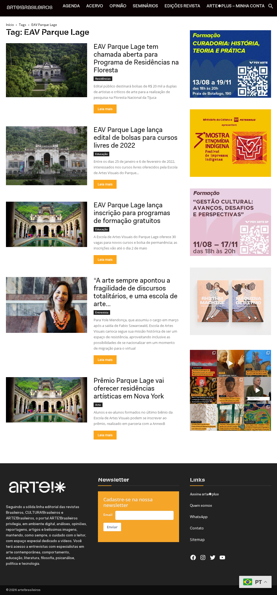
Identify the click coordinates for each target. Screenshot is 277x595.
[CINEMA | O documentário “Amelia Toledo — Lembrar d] (230, 363)
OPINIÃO (118, 6)
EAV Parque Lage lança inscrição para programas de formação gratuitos (132, 213)
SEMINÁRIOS (145, 6)
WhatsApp (198, 516)
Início (10, 24)
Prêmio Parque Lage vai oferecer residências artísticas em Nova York (129, 389)
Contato (197, 528)
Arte (98, 405)
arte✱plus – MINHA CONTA (236, 6)
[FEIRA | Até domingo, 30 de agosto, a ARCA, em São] (257, 363)
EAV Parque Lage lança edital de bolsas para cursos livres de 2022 (135, 138)
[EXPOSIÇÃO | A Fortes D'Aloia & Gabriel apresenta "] (203, 417)
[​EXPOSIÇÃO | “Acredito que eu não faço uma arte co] (257, 390)
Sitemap (197, 539)
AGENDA (71, 6)
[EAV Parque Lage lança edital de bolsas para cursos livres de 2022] (46, 155)
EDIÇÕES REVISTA (182, 6)
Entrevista (101, 312)
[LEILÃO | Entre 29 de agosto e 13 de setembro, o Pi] (230, 390)
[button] (270, 6)
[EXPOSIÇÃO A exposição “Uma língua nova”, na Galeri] (257, 417)
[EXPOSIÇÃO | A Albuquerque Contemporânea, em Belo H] (203, 363)
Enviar (112, 527)
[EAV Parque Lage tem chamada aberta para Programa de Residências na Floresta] (46, 70)
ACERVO (94, 6)
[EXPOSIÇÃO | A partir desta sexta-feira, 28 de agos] (230, 417)
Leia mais (105, 109)
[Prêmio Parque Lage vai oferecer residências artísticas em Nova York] (46, 399)
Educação (101, 154)
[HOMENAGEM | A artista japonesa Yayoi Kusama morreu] (203, 390)
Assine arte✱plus (204, 494)
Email (108, 514)
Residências (103, 78)
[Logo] (32, 8)
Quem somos (201, 505)
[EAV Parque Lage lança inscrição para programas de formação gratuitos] (46, 224)
